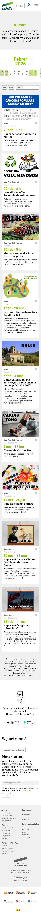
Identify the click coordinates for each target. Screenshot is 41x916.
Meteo (24, 832)
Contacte (25, 827)
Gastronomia (5, 833)
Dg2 (6, 72)
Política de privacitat (20, 877)
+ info (29, 790)
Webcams (25, 834)
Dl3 (11, 72)
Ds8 (31, 72)
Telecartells (26, 837)
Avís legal (20, 879)
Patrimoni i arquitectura (9, 818)
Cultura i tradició (6, 830)
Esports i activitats (7, 828)
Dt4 (14, 72)
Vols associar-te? (7, 848)
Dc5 (18, 72)
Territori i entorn (6, 815)
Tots (4, 87)
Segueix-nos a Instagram (14, 750)
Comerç (4, 838)
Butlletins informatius (8, 851)
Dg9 (35, 72)
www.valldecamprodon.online (20, 872)
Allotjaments (5, 836)
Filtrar (11, 87)
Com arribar (26, 829)
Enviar (6, 795)
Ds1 (2, 72)
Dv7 (27, 72)
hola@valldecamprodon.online (25, 675)
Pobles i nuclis (6, 821)
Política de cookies (20, 881)
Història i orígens (7, 813)
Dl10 (39, 72)
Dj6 (22, 72)
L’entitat (4, 846)
